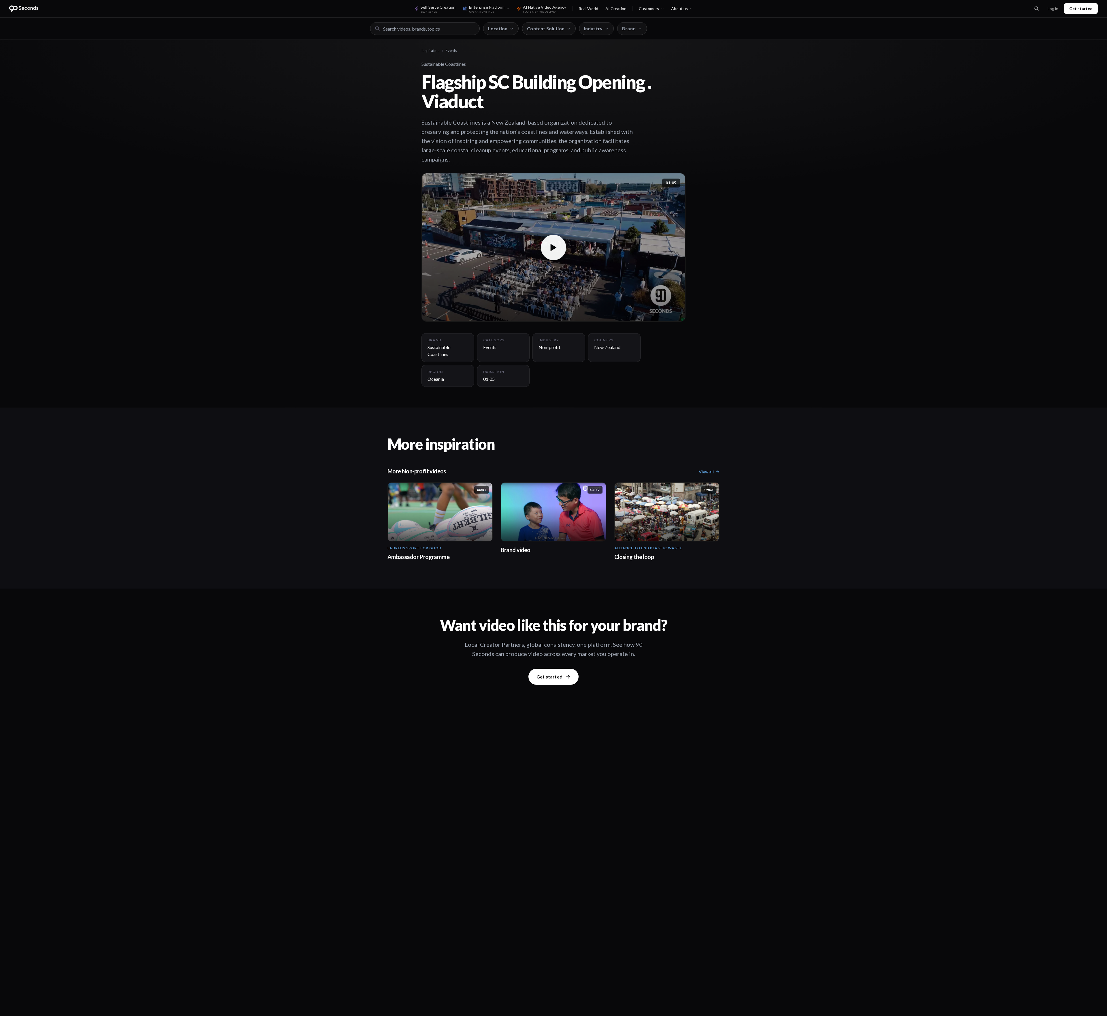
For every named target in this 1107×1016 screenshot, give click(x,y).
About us (679, 8)
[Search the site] (1036, 9)
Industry (593, 28)
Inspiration (430, 50)
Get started (1081, 8)
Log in (1053, 8)
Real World (588, 8)
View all (706, 471)
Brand (629, 28)
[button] (553, 247)
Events (451, 50)
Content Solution (545, 28)
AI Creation (615, 8)
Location (497, 28)
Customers (649, 8)
